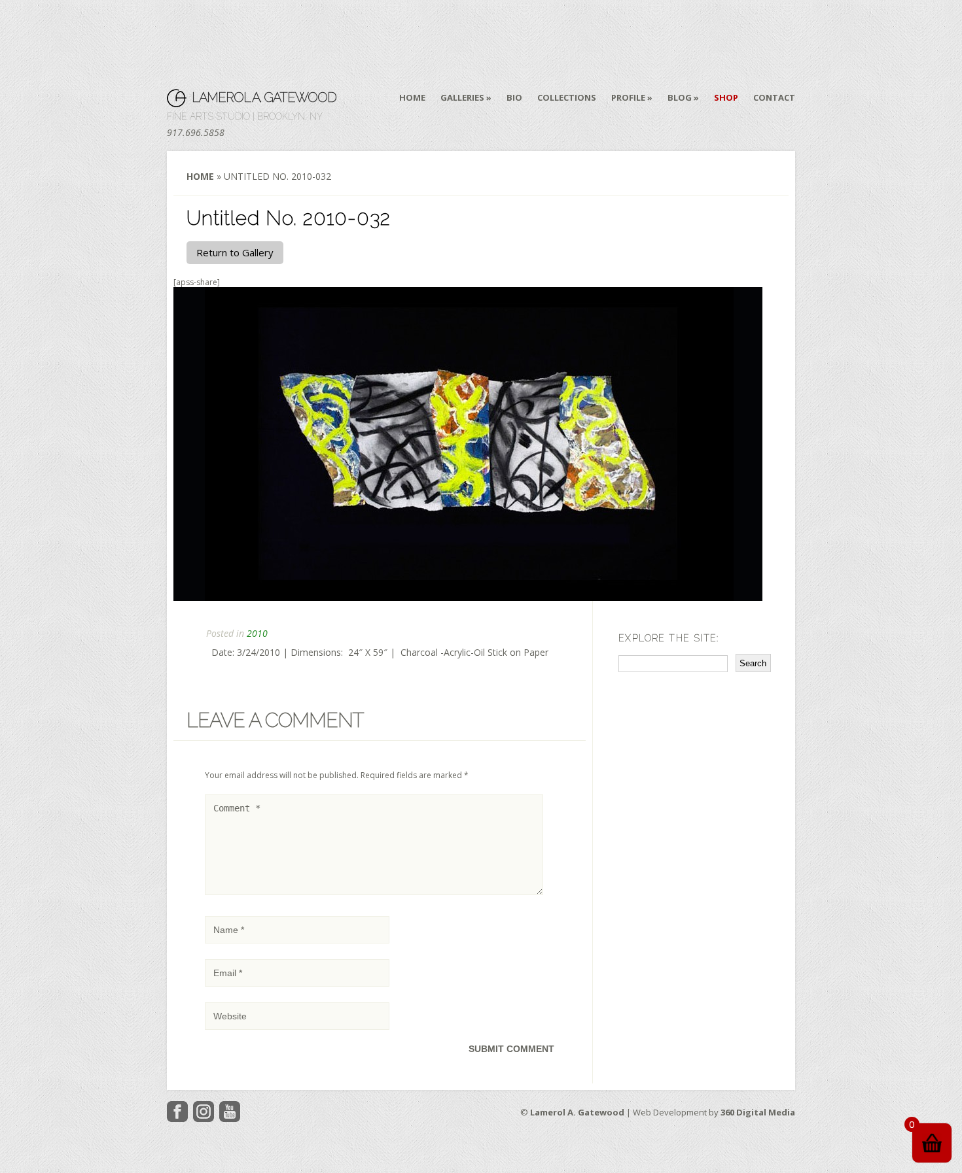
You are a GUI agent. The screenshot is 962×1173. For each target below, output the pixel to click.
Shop (726, 98)
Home (412, 98)
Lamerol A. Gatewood (264, 97)
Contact (774, 98)
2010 (257, 633)
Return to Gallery (235, 252)
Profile (628, 98)
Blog (680, 98)
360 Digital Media (758, 1112)
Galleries (462, 98)
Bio (514, 98)
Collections (566, 98)
